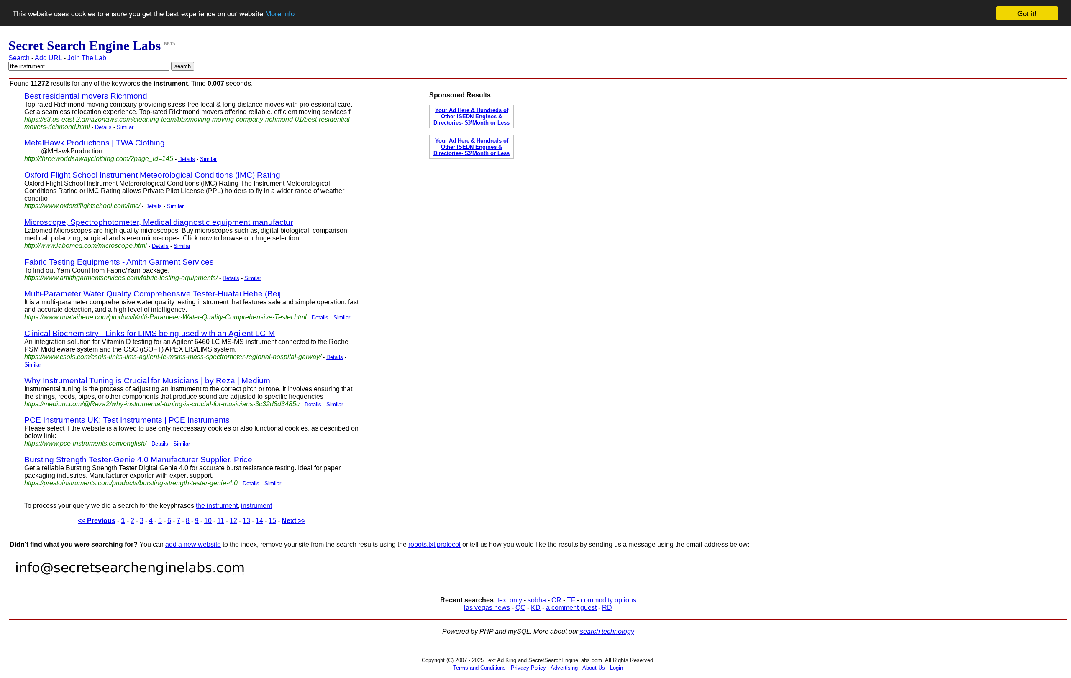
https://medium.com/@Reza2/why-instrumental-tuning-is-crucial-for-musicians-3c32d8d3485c (162, 404)
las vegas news (487, 607)
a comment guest (571, 607)
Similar (125, 127)
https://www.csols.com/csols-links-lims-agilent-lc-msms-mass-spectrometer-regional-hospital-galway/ (172, 356)
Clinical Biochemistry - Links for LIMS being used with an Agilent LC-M (149, 333)
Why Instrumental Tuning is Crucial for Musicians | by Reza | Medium (147, 380)
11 (220, 520)
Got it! (1027, 13)
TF (571, 600)
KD (536, 607)
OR (556, 600)
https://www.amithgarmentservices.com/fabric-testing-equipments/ (121, 277)
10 (208, 520)
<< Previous (96, 520)
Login (616, 668)
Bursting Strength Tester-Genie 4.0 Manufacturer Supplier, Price (138, 459)
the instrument (217, 505)
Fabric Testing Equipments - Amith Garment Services (119, 261)
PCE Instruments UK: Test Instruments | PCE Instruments (127, 419)
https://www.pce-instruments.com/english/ (85, 443)
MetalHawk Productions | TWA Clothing (94, 142)
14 (259, 520)
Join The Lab (86, 57)
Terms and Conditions (479, 668)
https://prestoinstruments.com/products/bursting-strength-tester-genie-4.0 (131, 483)
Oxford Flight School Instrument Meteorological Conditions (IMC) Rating (152, 175)
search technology (607, 631)
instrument (256, 505)
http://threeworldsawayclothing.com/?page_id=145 (98, 158)
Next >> (293, 520)
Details (103, 127)
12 (233, 520)
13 (246, 520)
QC (520, 607)
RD (607, 607)
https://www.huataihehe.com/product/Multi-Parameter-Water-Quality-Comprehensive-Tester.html (165, 317)
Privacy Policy (528, 668)
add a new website (193, 544)
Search (19, 57)
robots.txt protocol (434, 544)
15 (272, 520)
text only (509, 600)
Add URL (48, 57)
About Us (593, 668)
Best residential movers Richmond (85, 96)
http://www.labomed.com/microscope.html (85, 245)
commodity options (608, 600)
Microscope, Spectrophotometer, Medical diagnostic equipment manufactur (158, 222)
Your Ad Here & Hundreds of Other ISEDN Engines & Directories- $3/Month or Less (471, 116)
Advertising (564, 668)
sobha (537, 600)
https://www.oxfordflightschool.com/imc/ (82, 205)
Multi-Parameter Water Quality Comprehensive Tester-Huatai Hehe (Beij (152, 293)
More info (280, 13)
